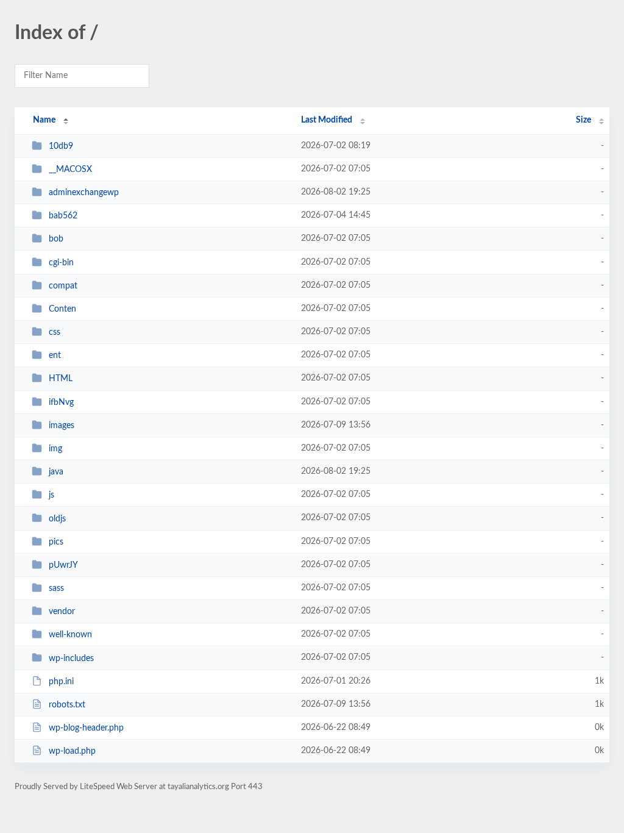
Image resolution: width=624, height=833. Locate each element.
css (54, 332)
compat (63, 286)
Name (44, 120)
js (51, 495)
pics (56, 542)
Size (583, 120)
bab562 (63, 216)
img (55, 449)
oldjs (57, 518)
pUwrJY (63, 565)
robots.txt (67, 705)
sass (56, 588)
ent (55, 355)
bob (56, 239)
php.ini (61, 681)
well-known (70, 635)
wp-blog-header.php (86, 728)
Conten (62, 309)
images (61, 425)
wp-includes (71, 658)
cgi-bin (61, 263)
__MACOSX (70, 169)
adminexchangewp (84, 192)
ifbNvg (61, 402)
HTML (61, 378)
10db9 (61, 146)
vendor (62, 611)
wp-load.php (72, 751)
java (56, 472)
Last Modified (326, 120)
